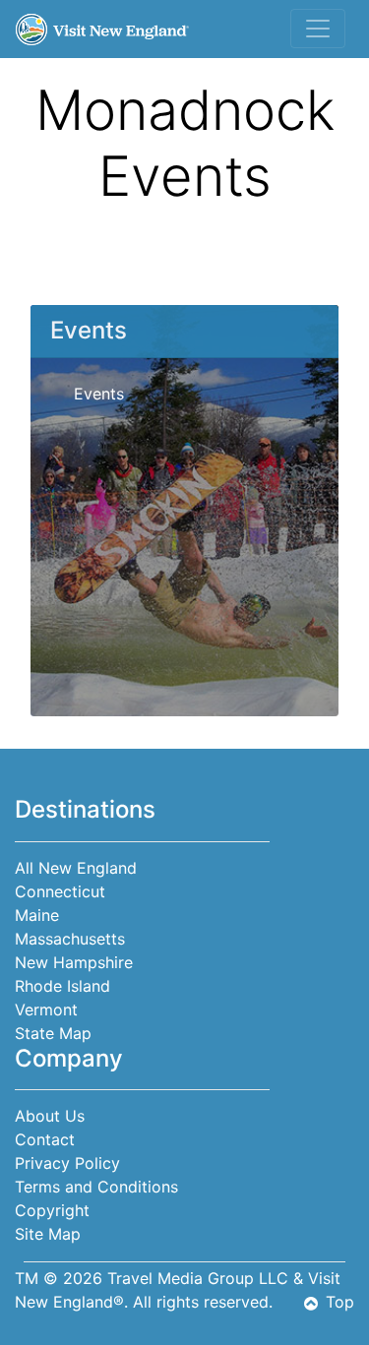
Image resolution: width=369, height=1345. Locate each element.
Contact (45, 1139)
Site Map (48, 1234)
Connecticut (60, 891)
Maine (37, 915)
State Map (53, 1033)
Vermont (46, 1009)
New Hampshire (74, 962)
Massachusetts (70, 938)
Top (340, 1302)
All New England (76, 868)
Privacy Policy (67, 1163)
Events (99, 393)
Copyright (52, 1210)
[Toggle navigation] (317, 28)
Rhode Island (62, 986)
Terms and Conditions (96, 1186)
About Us (50, 1116)
